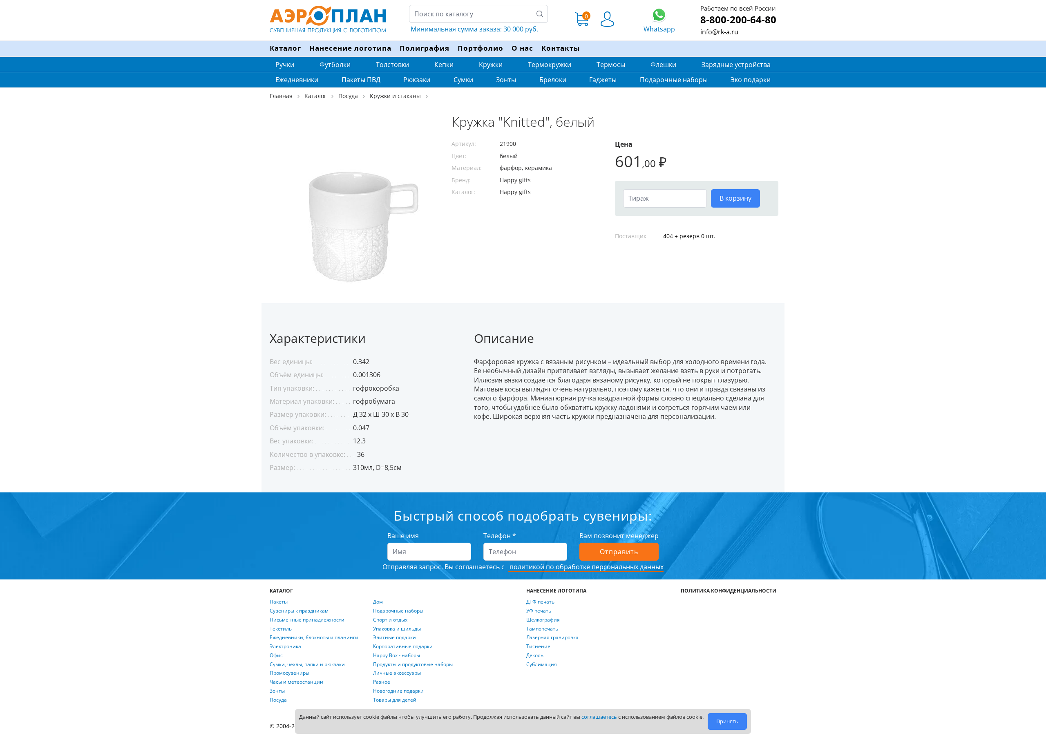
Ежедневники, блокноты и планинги (314, 637)
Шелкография (543, 620)
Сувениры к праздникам (299, 611)
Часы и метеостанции (296, 682)
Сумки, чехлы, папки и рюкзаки (307, 664)
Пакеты (279, 602)
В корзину (735, 198)
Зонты (506, 79)
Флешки (663, 64)
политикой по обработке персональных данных (586, 566)
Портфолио (480, 48)
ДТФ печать (540, 602)
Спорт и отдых (390, 620)
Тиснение (538, 646)
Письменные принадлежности (307, 620)
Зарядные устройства (736, 64)
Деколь (534, 655)
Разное (381, 682)
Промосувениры (289, 673)
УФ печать (538, 611)
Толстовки (392, 64)
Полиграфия (424, 48)
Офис (276, 655)
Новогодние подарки (398, 691)
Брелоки (552, 79)
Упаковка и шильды (397, 629)
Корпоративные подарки (403, 646)
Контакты (560, 48)
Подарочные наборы (674, 79)
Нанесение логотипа (350, 48)
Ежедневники (296, 79)
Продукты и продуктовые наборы (413, 664)
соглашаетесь (599, 716)
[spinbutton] (665, 198)
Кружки (491, 64)
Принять (727, 721)
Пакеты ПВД (361, 79)
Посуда (278, 700)
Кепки (444, 64)
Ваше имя (403, 535)
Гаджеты (603, 79)
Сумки (463, 79)
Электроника (285, 646)
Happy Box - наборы (396, 655)
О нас (522, 48)
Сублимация (541, 664)
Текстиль (281, 629)
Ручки (284, 64)
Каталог (285, 48)
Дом (378, 602)
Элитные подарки (394, 637)
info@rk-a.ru (719, 31)
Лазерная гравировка (552, 637)
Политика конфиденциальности (728, 591)
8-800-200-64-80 (738, 19)
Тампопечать (542, 629)
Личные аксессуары (397, 673)
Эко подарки (751, 79)
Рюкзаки (416, 79)
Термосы (611, 64)
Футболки (335, 64)
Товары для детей (394, 700)
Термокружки (549, 64)
